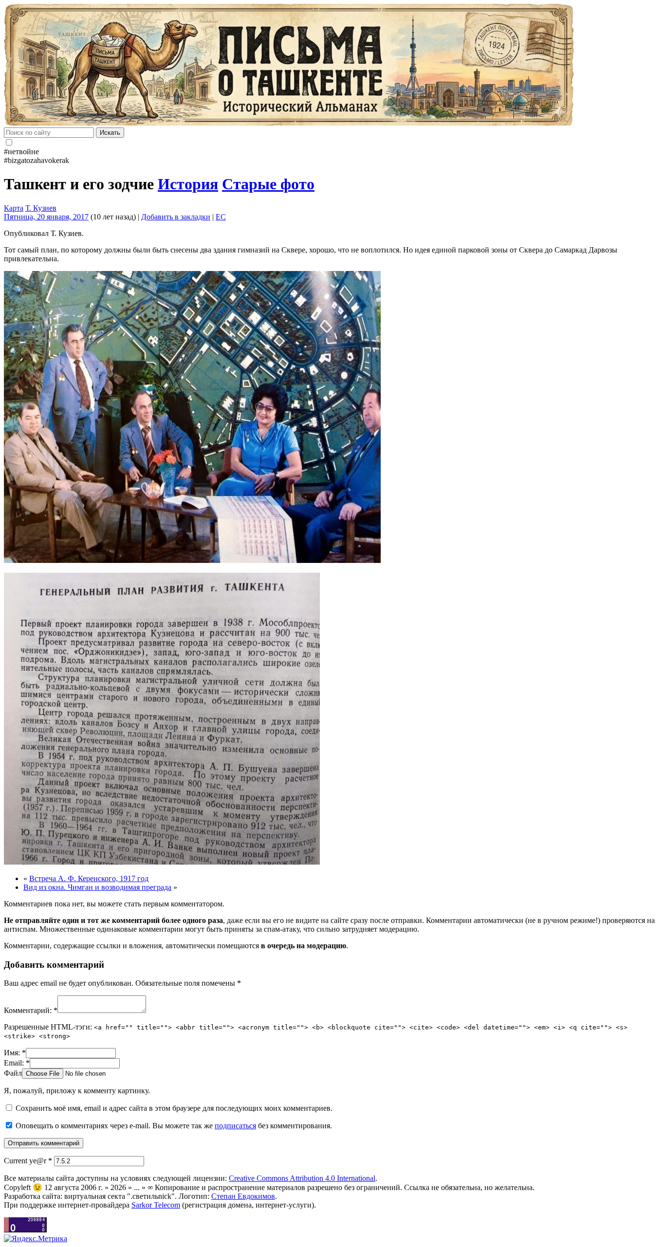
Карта (13, 208)
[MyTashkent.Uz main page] (332, 65)
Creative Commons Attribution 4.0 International (302, 1178)
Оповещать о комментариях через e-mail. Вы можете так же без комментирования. (173, 1125)
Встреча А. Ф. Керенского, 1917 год (88, 878)
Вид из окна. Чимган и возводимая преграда (97, 887)
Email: (17, 1063)
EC (221, 217)
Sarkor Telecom (155, 1205)
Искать (110, 132)
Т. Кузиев (40, 208)
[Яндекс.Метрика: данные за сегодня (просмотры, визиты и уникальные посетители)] (35, 1238)
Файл (13, 1073)
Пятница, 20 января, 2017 (46, 217)
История (188, 184)
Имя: (15, 1052)
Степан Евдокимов (243, 1196)
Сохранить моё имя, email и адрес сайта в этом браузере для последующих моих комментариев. (174, 1108)
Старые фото (268, 184)
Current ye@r (28, 1161)
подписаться (235, 1125)
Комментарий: (30, 1010)
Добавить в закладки (175, 217)
